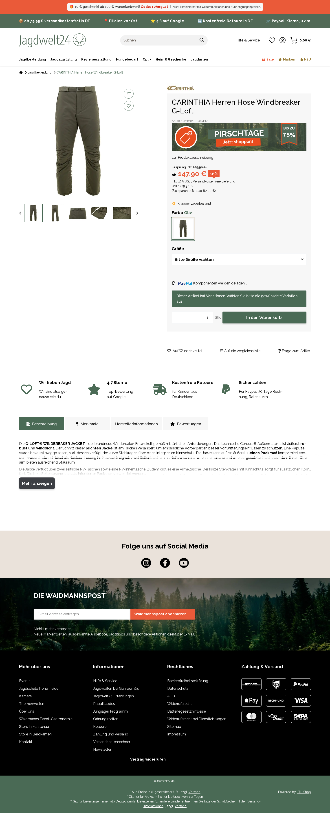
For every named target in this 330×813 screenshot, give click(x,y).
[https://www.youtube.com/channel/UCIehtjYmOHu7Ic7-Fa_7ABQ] (184, 563)
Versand (194, 792)
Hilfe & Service (105, 681)
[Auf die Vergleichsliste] (129, 94)
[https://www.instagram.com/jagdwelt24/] (146, 563)
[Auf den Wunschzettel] (129, 106)
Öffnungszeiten (105, 719)
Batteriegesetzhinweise (186, 711)
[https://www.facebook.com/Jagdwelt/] (165, 563)
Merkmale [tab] (90, 424)
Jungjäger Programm (110, 711)
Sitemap (174, 726)
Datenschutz (178, 688)
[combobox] (239, 259)
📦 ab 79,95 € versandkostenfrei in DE (54, 21)
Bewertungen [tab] (189, 424)
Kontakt (25, 742)
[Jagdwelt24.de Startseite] (52, 40)
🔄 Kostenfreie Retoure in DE (225, 21)
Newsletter (102, 749)
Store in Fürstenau (34, 726)
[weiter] (137, 213)
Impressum (176, 734)
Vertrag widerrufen (148, 759)
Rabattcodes (104, 704)
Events (25, 681)
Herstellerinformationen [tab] (136, 424)
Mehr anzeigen (37, 483)
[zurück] (20, 213)
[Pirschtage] (239, 137)
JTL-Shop (304, 792)
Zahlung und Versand (110, 734)
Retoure (99, 726)
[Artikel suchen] (202, 40)
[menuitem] (171, 59)
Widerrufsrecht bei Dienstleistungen (196, 719)
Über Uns (26, 711)
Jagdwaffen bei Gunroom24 (116, 688)
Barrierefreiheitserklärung (187, 681)
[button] (282, 40)
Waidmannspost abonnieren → (162, 614)
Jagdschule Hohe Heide (38, 688)
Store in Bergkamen (35, 734)
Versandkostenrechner (111, 742)
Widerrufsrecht (179, 704)
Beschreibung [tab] (44, 424)
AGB (171, 696)
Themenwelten (31, 704)
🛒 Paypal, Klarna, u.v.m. (288, 21)
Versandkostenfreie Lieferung (214, 181)
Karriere (25, 696)
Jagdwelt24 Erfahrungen (113, 696)
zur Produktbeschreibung (192, 157)
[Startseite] (21, 72)
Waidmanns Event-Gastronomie (46, 719)
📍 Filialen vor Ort (120, 21)
